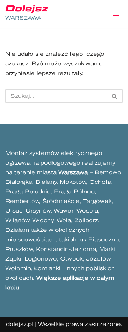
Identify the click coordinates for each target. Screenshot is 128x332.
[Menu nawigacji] (116, 14)
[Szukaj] (115, 96)
